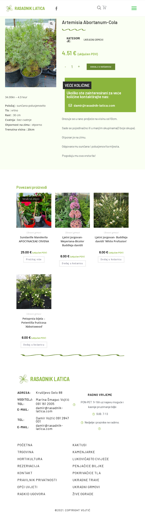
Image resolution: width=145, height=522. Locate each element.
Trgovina (25, 452)
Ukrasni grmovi (93, 39)
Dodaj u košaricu (100, 67)
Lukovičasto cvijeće (90, 459)
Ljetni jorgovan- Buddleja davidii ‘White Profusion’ (111, 239)
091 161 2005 (45, 403)
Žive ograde (82, 494)
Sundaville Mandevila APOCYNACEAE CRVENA (34, 239)
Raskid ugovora (31, 494)
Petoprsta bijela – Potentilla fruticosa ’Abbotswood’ (33, 322)
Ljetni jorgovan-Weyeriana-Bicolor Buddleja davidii (72, 241)
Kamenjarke (83, 452)
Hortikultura (29, 459)
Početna (24, 445)
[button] (134, 8)
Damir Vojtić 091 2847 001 (52, 419)
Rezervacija (28, 466)
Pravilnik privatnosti (37, 480)
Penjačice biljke (88, 466)
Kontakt (24, 473)
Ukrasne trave (85, 480)
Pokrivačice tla (86, 473)
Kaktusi (79, 445)
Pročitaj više (34, 259)
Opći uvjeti (27, 487)
